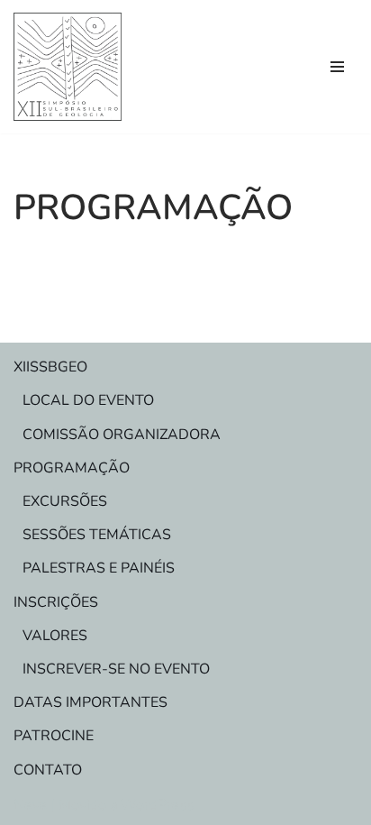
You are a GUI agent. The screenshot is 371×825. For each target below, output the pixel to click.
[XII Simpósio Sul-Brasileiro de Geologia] (68, 67)
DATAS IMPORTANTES (90, 702)
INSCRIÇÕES (56, 602)
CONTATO (48, 770)
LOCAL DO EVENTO (88, 400)
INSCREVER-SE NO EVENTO (116, 669)
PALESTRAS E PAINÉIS (99, 568)
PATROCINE (54, 736)
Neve (31, 805)
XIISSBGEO (50, 367)
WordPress (158, 805)
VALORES (55, 636)
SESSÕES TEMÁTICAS (97, 535)
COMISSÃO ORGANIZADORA (122, 435)
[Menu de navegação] (337, 66)
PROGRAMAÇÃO (72, 468)
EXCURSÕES (65, 501)
